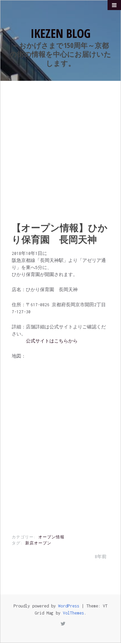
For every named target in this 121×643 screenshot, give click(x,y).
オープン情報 (51, 537)
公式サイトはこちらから (52, 340)
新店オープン (38, 543)
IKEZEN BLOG (60, 33)
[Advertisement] (60, 144)
